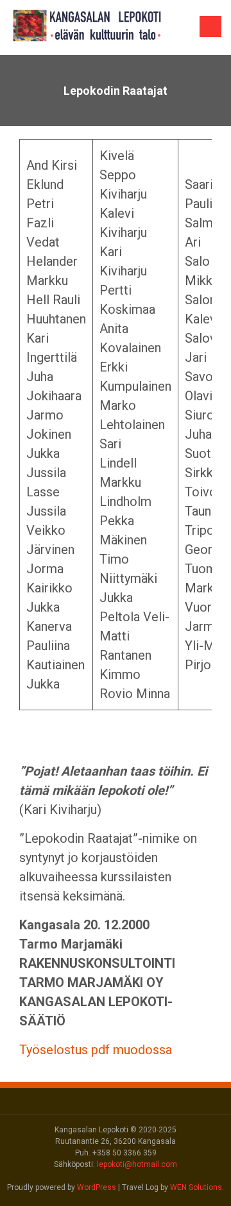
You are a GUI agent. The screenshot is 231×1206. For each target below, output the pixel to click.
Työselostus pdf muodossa (95, 1049)
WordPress (96, 1187)
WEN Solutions (196, 1187)
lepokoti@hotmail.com (137, 1164)
